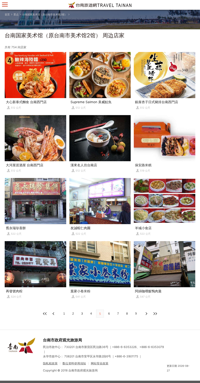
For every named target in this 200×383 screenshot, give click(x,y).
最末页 (155, 314)
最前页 (45, 314)
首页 (7, 14)
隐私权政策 (50, 363)
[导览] (5, 4)
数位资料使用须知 (74, 363)
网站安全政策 (99, 363)
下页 (54, 314)
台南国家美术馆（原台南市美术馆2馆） (44, 14)
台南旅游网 (100, 5)
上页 (146, 314)
